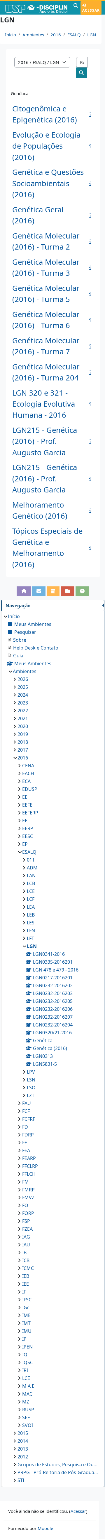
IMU (27, 1331)
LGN (91, 35)
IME (26, 1315)
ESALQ (74, 35)
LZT (30, 1095)
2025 (23, 687)
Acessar (91, 10)
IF (24, 1292)
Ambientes (33, 35)
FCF (26, 1111)
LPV (31, 1072)
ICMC (28, 1268)
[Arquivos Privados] (67, 591)
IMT (26, 1323)
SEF (26, 1417)
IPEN (27, 1347)
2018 (23, 742)
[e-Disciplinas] (36, 7)
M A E (28, 1386)
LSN (31, 1080)
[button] (75, 8)
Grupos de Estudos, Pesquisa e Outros (58, 1464)
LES (30, 922)
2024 (23, 695)
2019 (23, 734)
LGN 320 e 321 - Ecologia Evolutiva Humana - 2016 (43, 404)
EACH (28, 773)
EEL (26, 820)
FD (25, 1127)
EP (25, 844)
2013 (23, 1449)
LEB (31, 915)
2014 (23, 1441)
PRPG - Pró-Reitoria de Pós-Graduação (58, 1472)
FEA (26, 1150)
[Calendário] (53, 591)
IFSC (27, 1299)
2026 (23, 679)
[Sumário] (91, 114)
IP (24, 1339)
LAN (31, 875)
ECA (26, 781)
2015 (23, 1433)
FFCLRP (30, 1166)
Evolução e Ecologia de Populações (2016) (46, 146)
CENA (28, 765)
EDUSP (29, 789)
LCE (31, 891)
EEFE (27, 805)
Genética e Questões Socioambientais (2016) (48, 183)
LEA (31, 907)
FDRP (28, 1134)
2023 (23, 703)
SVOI (27, 1425)
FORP (28, 1213)
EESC (27, 836)
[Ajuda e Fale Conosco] (82, 591)
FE (24, 1142)
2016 (55, 35)
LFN (31, 930)
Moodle (45, 1528)
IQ (24, 1354)
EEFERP (30, 812)
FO (25, 1205)
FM (25, 1182)
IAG (26, 1237)
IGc (25, 1307)
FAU (26, 1103)
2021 (23, 718)
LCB (31, 883)
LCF (30, 899)
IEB (25, 1276)
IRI (25, 1370)
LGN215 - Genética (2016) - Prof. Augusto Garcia (44, 441)
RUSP (28, 1409)
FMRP (28, 1189)
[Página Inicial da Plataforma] (24, 591)
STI (21, 1480)
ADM (32, 867)
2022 (23, 710)
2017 (23, 750)
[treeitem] (53, 1048)
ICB (25, 1260)
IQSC (27, 1362)
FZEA (27, 1229)
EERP (27, 828)
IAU (26, 1244)
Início (10, 35)
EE (24, 797)
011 (31, 860)
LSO (31, 1087)
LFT (30, 938)
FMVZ (28, 1197)
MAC (27, 1394)
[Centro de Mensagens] (39, 591)
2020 (23, 726)
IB (24, 1252)
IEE (25, 1284)
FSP (26, 1221)
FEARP (29, 1158)
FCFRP (29, 1119)
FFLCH (29, 1174)
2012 (23, 1456)
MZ (25, 1402)
